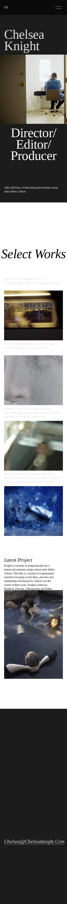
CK (6, 7)
